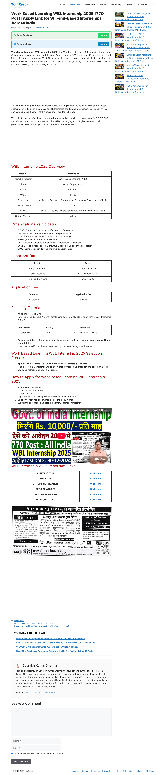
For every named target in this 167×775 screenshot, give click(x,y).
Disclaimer (95, 771)
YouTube (36, 692)
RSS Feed (150, 771)
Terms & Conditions (125, 771)
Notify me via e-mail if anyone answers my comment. (39, 753)
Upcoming (142, 5)
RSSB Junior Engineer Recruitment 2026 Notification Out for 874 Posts (131, 89)
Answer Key (116, 5)
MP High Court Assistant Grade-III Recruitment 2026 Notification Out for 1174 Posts (134, 58)
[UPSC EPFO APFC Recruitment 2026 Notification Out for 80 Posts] (119, 36)
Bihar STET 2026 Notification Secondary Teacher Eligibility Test (132, 78)
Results (103, 5)
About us (75, 771)
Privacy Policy (108, 771)
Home (62, 5)
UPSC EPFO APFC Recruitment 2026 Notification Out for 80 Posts (47, 647)
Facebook (55, 692)
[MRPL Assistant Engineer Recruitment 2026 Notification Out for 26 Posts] (119, 15)
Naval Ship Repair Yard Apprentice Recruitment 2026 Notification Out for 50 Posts (54, 651)
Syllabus (129, 5)
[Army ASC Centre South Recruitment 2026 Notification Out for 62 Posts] (119, 67)
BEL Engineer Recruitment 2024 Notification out (33, 623)
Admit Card (90, 5)
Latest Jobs (75, 5)
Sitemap (140, 771)
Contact (85, 771)
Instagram (28, 692)
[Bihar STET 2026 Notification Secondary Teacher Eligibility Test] (119, 77)
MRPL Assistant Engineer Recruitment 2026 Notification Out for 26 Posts (50, 638)
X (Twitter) (45, 692)
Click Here (95, 473)
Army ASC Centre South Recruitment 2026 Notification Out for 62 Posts (132, 68)
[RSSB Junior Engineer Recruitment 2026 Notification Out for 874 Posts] (119, 87)
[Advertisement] (61, 86)
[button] (153, 4)
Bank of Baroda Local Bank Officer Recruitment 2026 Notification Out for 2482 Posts (56, 642)
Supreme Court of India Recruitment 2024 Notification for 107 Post (41, 626)
